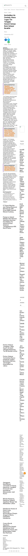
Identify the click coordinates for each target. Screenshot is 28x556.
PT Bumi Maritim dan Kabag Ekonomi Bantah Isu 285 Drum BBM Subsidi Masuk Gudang (22, 454)
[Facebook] (10, 551)
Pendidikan (5, 545)
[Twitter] (14, 551)
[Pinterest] (16, 551)
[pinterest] (5, 42)
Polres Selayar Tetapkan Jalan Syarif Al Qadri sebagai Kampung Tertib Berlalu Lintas (22, 486)
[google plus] (11, 40)
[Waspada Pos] (8, 5)
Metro (4, 542)
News (9, 9)
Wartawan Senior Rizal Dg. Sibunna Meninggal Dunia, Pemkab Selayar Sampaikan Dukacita (10, 198)
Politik (4, 541)
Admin (9, 44)
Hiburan (5, 544)
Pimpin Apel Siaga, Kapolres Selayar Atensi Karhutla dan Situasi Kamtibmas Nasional (22, 440)
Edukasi (5, 546)
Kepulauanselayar (7, 191)
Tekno (4, 547)
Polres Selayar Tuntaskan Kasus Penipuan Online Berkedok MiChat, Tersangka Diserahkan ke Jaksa (22, 500)
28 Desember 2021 (8, 34)
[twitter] (8, 40)
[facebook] (5, 40)
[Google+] (12, 551)
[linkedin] (14, 40)
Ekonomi (13, 9)
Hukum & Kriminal (20, 9)
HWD (6, 549)
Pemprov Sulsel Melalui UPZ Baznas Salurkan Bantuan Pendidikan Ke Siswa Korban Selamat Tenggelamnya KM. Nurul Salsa (22, 470)
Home (5, 9)
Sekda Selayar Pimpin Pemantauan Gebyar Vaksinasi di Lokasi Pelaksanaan (9, 195)
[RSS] (18, 551)
